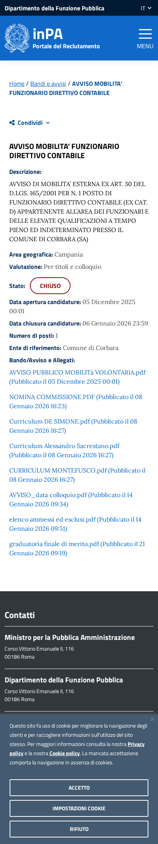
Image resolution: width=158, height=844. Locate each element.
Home (17, 83)
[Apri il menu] (145, 33)
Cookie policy (64, 753)
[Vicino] (152, 719)
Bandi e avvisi (48, 83)
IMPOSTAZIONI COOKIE (79, 808)
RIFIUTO (79, 829)
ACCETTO (79, 787)
